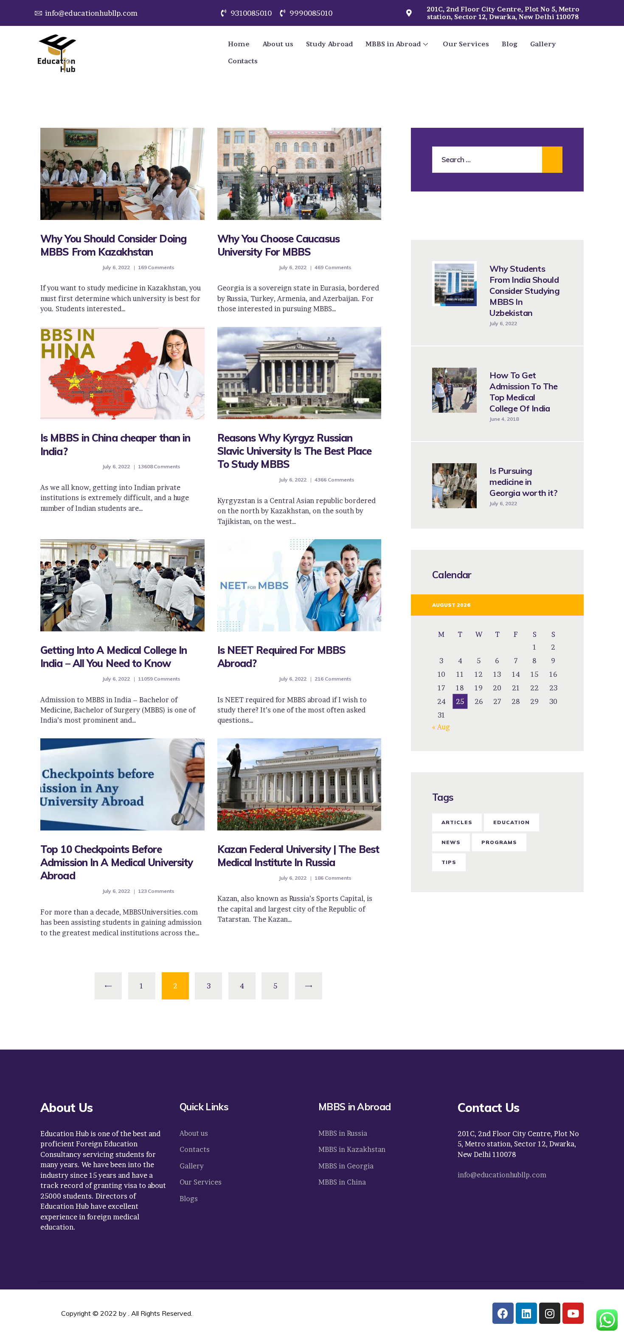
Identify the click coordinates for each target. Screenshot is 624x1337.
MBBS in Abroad (393, 44)
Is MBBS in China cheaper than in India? (115, 444)
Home (239, 44)
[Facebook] (503, 1313)
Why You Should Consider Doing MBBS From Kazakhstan (113, 245)
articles (456, 822)
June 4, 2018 (504, 419)
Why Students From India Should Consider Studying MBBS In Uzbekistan (524, 290)
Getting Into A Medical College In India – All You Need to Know (113, 657)
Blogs (189, 1198)
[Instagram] (549, 1313)
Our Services (466, 44)
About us (277, 44)
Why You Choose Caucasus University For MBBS (278, 245)
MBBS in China (342, 1182)
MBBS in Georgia (346, 1166)
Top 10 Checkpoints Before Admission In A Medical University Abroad (116, 862)
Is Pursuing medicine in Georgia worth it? (523, 481)
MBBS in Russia (342, 1133)
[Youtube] (573, 1313)
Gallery (543, 44)
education (511, 822)
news (451, 842)
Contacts (243, 61)
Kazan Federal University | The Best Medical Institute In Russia (298, 856)
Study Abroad (329, 44)
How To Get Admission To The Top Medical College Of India (523, 392)
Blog (509, 44)
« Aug (441, 727)
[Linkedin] (526, 1313)
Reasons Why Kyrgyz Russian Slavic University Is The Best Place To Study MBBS (294, 450)
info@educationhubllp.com (502, 1175)
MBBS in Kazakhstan (351, 1149)
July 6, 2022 (116, 267)
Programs (499, 842)
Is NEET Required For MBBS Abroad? (281, 657)
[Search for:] (497, 159)
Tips (448, 862)
